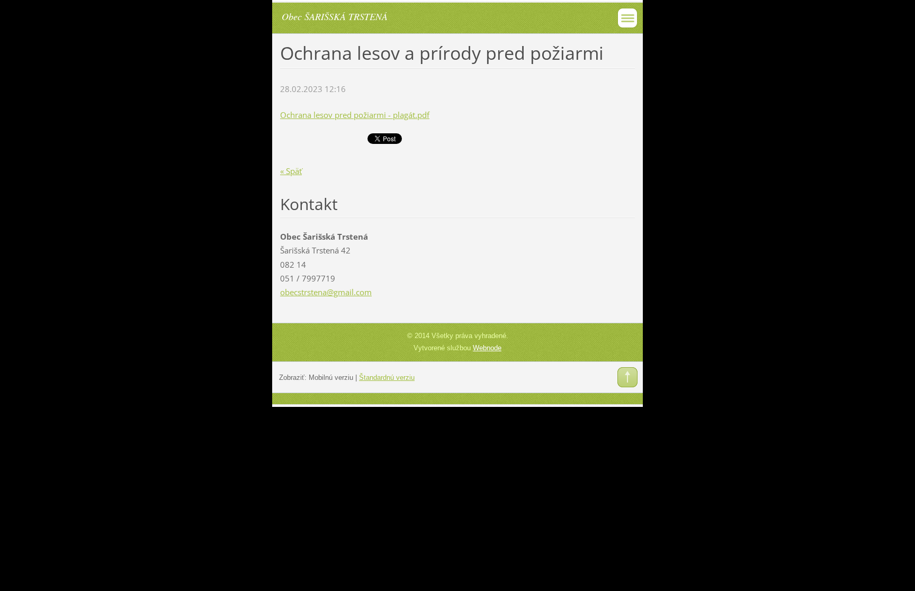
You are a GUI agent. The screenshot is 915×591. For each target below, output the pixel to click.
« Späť (291, 171)
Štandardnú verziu (387, 377)
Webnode (487, 348)
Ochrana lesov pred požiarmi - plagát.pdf (354, 115)
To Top (627, 377)
